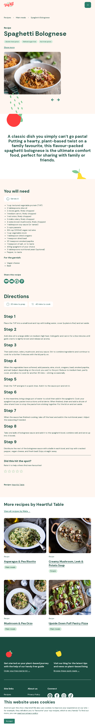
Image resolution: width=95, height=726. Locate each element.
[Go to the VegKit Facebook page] (56, 695)
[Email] (11, 281)
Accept (9, 721)
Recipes (7, 17)
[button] (88, 5)
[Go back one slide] (52, 99)
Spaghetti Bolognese (40, 17)
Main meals (21, 17)
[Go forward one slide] (58, 99)
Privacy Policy (34, 694)
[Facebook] (16, 281)
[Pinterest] (22, 281)
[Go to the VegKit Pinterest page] (50, 695)
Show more (9, 47)
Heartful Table (18, 484)
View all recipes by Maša (17, 511)
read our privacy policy (27, 713)
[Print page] (6, 281)
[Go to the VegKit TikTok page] (70, 695)
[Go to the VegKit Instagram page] (63, 695)
